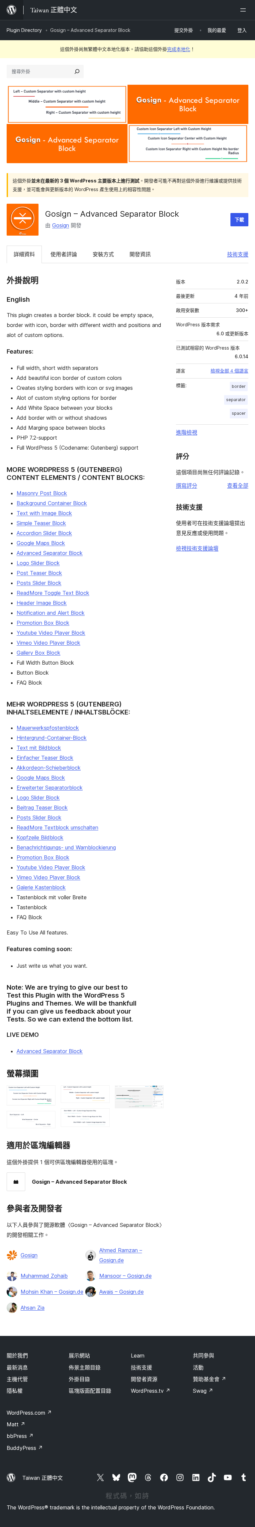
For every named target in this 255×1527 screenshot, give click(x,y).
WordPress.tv (150, 1390)
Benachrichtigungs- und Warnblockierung (66, 847)
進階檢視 (186, 432)
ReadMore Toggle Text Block (53, 593)
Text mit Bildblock (39, 747)
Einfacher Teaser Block (45, 757)
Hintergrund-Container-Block (52, 737)
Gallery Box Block (38, 652)
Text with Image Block (44, 513)
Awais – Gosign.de (121, 1291)
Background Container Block (52, 503)
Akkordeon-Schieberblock (49, 767)
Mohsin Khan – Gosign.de (52, 1291)
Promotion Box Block (43, 622)
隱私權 (15, 1390)
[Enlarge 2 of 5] (46, 1120)
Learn (137, 1355)
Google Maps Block (41, 543)
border (239, 386)
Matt (16, 1424)
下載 (239, 219)
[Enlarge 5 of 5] (154, 1094)
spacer (239, 413)
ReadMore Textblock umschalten (57, 827)
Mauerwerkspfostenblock (48, 727)
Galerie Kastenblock (41, 887)
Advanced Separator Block (50, 553)
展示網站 (79, 1355)
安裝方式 (103, 254)
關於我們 (17, 1355)
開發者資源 (144, 1379)
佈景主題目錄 (85, 1367)
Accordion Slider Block (44, 533)
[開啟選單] (244, 10)
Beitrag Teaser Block (42, 807)
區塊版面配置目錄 (90, 1390)
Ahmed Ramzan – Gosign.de (120, 1255)
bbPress (20, 1436)
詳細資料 (24, 254)
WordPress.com (29, 1412)
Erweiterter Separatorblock (50, 787)
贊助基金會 (209, 1379)
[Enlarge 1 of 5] (46, 1094)
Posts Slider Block (39, 583)
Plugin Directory (24, 30)
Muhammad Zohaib (44, 1275)
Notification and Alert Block (51, 612)
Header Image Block (42, 603)
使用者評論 (63, 254)
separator (236, 399)
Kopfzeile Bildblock (40, 837)
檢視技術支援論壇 (197, 548)
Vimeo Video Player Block (48, 642)
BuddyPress (25, 1448)
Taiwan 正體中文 (42, 1477)
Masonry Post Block (42, 493)
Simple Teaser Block (41, 523)
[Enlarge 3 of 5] (100, 1094)
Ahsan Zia (32, 1307)
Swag (203, 1390)
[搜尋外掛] (77, 71)
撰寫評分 (186, 485)
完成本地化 (178, 49)
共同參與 (203, 1355)
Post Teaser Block (39, 573)
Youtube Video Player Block (51, 632)
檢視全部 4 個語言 (229, 371)
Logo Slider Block (38, 563)
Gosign (60, 225)
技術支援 (237, 254)
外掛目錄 (79, 1379)
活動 (198, 1367)
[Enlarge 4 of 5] (100, 1117)
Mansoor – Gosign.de (125, 1275)
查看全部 (237, 485)
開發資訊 (140, 254)
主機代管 (17, 1379)
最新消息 (17, 1367)
